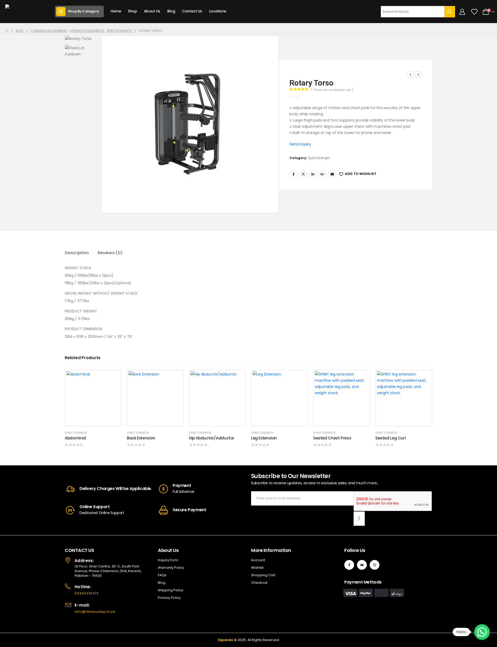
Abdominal (75, 438)
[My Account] (462, 12)
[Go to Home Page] (6, 30)
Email (332, 174)
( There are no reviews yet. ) (332, 90)
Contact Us (192, 11)
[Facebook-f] (349, 565)
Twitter (303, 174)
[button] (482, 632)
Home (116, 11)
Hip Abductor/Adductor (211, 438)
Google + (322, 174)
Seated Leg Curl (390, 438)
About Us (152, 11)
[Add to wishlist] (114, 377)
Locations (217, 11)
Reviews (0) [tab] (110, 253)
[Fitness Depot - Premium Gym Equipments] (26, 11)
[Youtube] (362, 565)
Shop (132, 11)
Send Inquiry (300, 144)
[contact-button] (359, 518)
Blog (171, 11)
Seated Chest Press (332, 438)
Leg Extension (264, 438)
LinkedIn (313, 174)
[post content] (93, 398)
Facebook (293, 174)
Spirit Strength (319, 158)
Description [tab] (77, 253)
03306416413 (87, 593)
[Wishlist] (474, 12)
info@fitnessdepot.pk (95, 611)
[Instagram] (374, 565)
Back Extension (141, 438)
